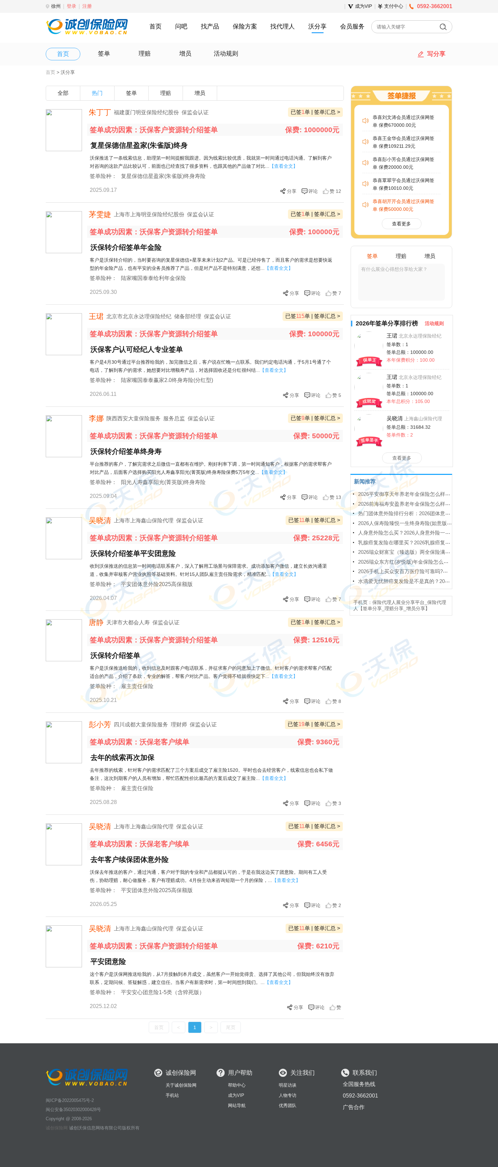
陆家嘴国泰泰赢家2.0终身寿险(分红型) (167, 380)
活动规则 (226, 53)
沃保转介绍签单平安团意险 (133, 553)
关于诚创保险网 (181, 1085)
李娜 (96, 418)
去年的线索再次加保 (122, 757)
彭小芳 (100, 724)
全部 (63, 93)
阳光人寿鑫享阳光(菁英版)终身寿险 (163, 482)
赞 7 (336, 293)
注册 (87, 6)
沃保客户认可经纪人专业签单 (136, 349)
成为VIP (236, 1095)
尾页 (230, 1027)
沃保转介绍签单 (115, 655)
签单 (104, 53)
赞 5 (336, 395)
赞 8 (336, 701)
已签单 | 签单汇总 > (315, 112)
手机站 (172, 1095)
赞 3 (336, 803)
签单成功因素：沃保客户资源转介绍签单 (154, 130)
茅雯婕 (100, 214)
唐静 (96, 622)
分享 (291, 191)
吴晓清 (100, 520)
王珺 (96, 316)
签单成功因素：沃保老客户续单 (139, 742)
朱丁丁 (100, 112)
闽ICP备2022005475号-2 (70, 1100)
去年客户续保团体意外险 (129, 859)
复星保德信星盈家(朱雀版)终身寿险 (163, 176)
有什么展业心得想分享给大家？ (394, 269)
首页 (63, 54)
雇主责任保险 (137, 686)
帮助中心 (237, 1085)
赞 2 (336, 905)
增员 (185, 53)
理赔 (145, 53)
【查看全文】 (283, 166)
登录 (71, 6)
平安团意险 (108, 961)
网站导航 (237, 1105)
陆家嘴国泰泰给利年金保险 (153, 278)
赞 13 (335, 497)
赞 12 (335, 191)
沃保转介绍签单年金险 (126, 247)
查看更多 (401, 458)
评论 (313, 191)
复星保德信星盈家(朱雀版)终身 (139, 145)
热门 (97, 93)
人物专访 (287, 1095)
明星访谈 (287, 1085)
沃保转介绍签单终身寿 (126, 451)
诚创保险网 (57, 1127)
